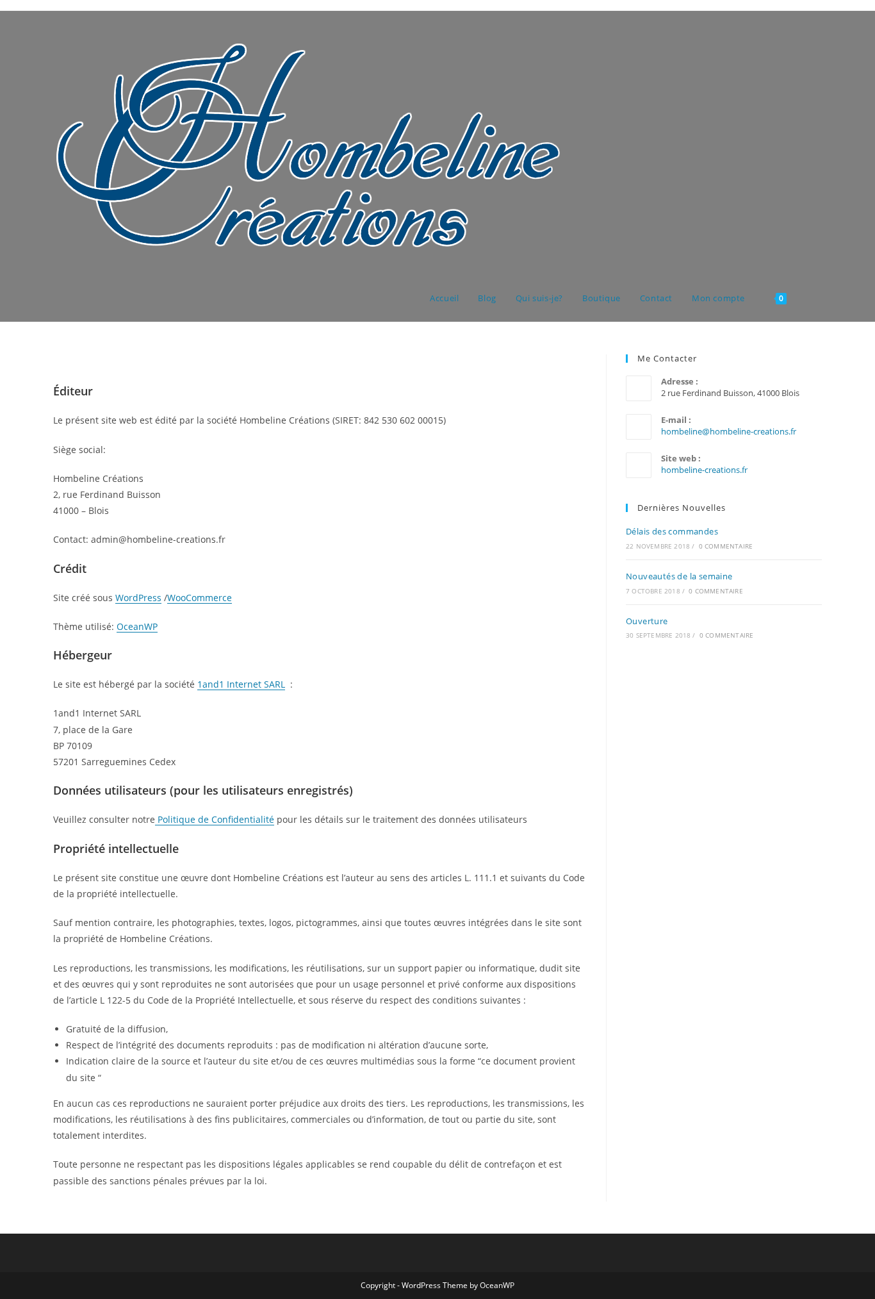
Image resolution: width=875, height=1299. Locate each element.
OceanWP (137, 626)
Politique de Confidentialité (214, 819)
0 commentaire (726, 546)
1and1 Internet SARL (241, 684)
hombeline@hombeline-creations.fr (728, 431)
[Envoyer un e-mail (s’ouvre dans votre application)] (818, 35)
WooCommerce (199, 598)
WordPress (138, 598)
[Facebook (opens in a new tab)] (801, 35)
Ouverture (647, 621)
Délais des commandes (672, 531)
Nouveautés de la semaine (679, 576)
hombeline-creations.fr (704, 470)
